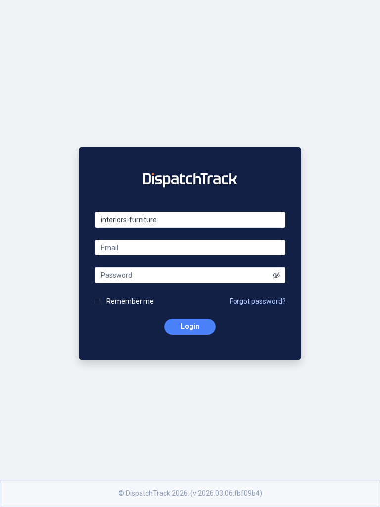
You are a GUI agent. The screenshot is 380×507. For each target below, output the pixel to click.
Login (190, 326)
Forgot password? (257, 301)
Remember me (130, 301)
